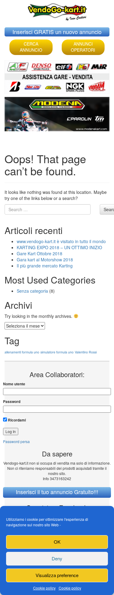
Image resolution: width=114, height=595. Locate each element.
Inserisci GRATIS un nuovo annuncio (57, 32)
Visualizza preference (57, 575)
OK (57, 541)
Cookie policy (44, 587)
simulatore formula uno (57, 352)
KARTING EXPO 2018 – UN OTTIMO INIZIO (59, 247)
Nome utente (14, 384)
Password (11, 401)
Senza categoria (32, 291)
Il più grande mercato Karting (45, 266)
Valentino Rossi (86, 352)
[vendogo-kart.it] (57, 10)
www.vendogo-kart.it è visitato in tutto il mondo (61, 241)
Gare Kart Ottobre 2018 (39, 253)
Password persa (16, 441)
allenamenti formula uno (22, 352)
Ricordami (16, 420)
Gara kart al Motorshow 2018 (45, 259)
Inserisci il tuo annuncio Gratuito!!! (57, 492)
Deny (57, 558)
